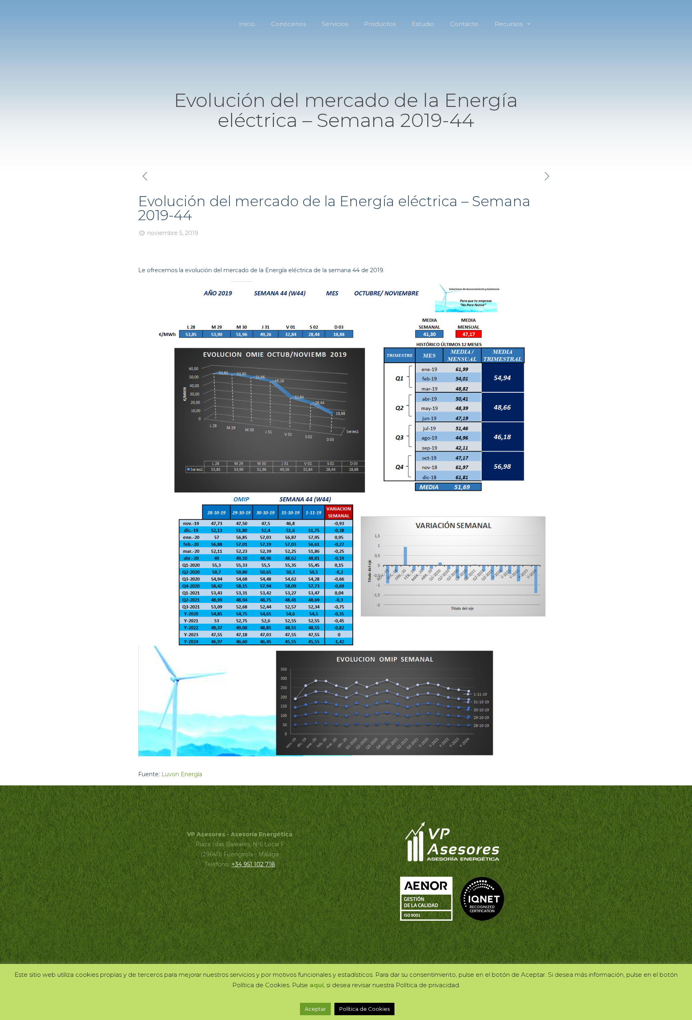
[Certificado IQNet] (482, 918)
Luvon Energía (181, 774)
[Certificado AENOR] (429, 918)
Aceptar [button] (315, 1009)
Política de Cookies (364, 1009)
